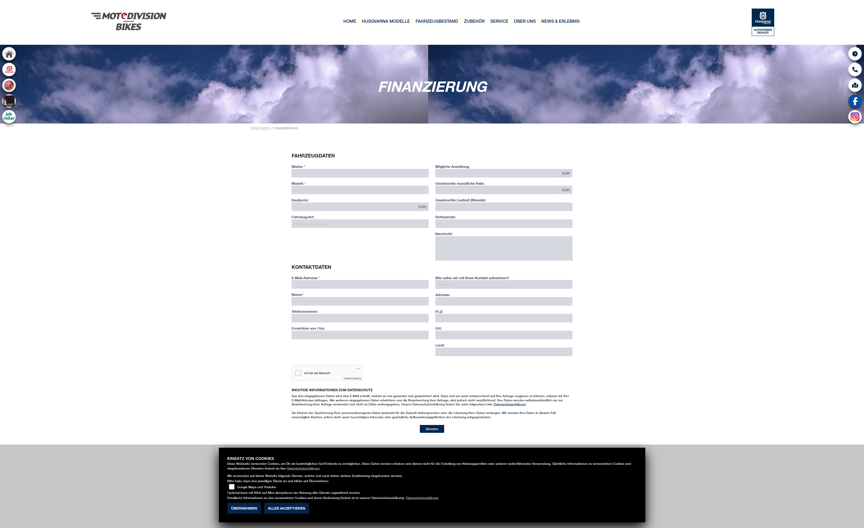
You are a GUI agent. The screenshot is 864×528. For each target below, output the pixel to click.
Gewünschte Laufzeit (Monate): (460, 200)
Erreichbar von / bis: (308, 328)
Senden (432, 429)
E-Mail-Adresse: (306, 278)
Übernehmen (244, 508)
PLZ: (439, 311)
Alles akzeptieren (286, 508)
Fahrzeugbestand (437, 21)
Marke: (297, 166)
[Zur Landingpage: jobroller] (9, 117)
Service (499, 21)
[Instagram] (855, 117)
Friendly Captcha (352, 378)
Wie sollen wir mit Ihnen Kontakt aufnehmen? (472, 278)
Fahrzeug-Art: (303, 217)
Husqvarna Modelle (386, 21)
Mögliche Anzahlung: (452, 166)
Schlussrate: (445, 217)
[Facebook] (855, 101)
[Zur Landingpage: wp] (9, 101)
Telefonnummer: (305, 311)
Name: (297, 294)
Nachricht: (443, 233)
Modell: (298, 183)
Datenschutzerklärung (510, 404)
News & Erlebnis (560, 21)
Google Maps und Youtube (256, 487)
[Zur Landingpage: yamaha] (9, 85)
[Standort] (855, 85)
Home (349, 21)
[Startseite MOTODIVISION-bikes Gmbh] (129, 21)
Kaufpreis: (300, 200)
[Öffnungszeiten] (855, 54)
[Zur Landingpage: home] (9, 54)
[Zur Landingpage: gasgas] (9, 69)
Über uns (525, 21)
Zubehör (474, 21)
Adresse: (442, 294)
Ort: (438, 328)
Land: (440, 345)
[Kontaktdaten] (855, 69)
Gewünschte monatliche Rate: (459, 183)
